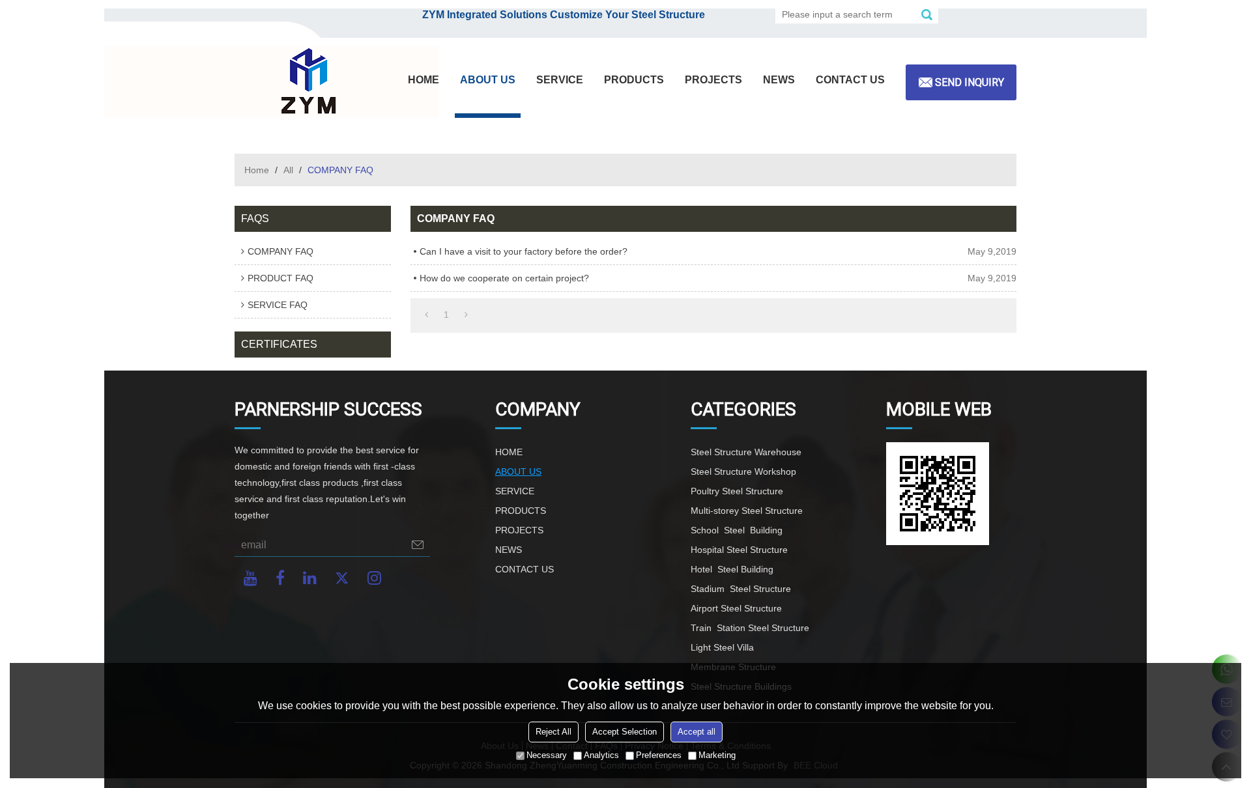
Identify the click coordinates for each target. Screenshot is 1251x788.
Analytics (601, 755)
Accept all (696, 732)
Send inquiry (969, 82)
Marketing (717, 755)
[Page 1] (426, 314)
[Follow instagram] (374, 578)
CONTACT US (850, 79)
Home (256, 170)
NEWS (779, 79)
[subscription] (417, 544)
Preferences (659, 755)
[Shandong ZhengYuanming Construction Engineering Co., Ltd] (306, 82)
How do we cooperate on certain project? (504, 278)
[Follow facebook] (280, 578)
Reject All (553, 732)
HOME (423, 79)
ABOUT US (487, 79)
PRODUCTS (634, 79)
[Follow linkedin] (310, 578)
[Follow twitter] (342, 578)
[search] (926, 14)
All (288, 170)
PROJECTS (713, 79)
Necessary (546, 755)
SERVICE (559, 79)
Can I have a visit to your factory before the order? (523, 251)
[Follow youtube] (250, 578)
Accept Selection (624, 732)
